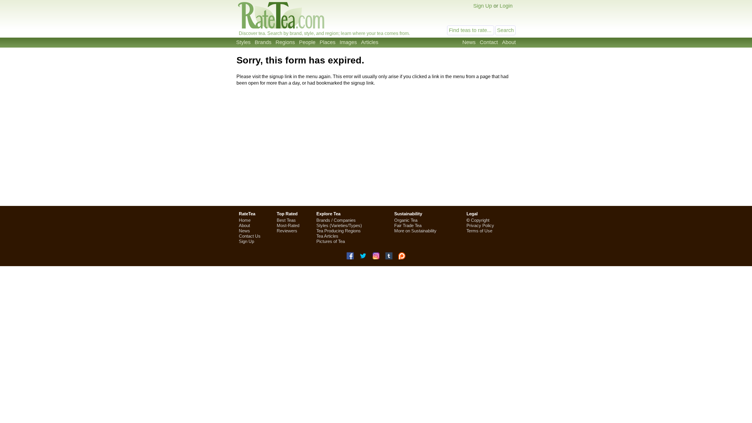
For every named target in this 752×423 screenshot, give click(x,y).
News (469, 42)
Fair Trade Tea (408, 225)
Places (327, 42)
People (307, 42)
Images (348, 42)
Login (506, 6)
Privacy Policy (480, 225)
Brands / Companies (336, 220)
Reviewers (287, 230)
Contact (489, 42)
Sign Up (482, 6)
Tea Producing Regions (338, 230)
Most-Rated (288, 225)
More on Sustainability (415, 230)
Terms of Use (479, 230)
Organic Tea (405, 220)
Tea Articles (327, 236)
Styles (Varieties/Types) (339, 225)
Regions (285, 42)
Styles (243, 42)
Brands (263, 42)
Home (245, 220)
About (509, 42)
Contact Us (250, 236)
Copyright (480, 220)
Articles (369, 42)
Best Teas (286, 220)
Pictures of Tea (330, 241)
